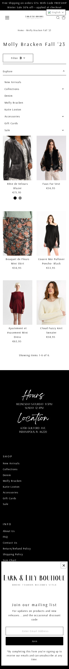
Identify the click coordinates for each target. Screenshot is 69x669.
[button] (55, 12)
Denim (9, 95)
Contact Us (10, 542)
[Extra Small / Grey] (20, 198)
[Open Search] (57, 17)
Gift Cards (11, 123)
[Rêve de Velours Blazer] (17, 158)
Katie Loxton (13, 109)
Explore (8, 71)
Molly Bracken (14, 102)
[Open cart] (63, 17)
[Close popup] (64, 565)
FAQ (5, 536)
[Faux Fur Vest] (51, 158)
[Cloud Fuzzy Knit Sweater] (51, 302)
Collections (12, 89)
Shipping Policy (13, 554)
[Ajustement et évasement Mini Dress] (17, 302)
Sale (7, 130)
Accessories (12, 116)
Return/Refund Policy (17, 548)
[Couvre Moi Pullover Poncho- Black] (51, 233)
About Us (9, 531)
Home (21, 30)
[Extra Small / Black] (15, 198)
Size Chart (9, 560)
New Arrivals (13, 82)
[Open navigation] (10, 17)
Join (34, 641)
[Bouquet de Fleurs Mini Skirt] (17, 233)
